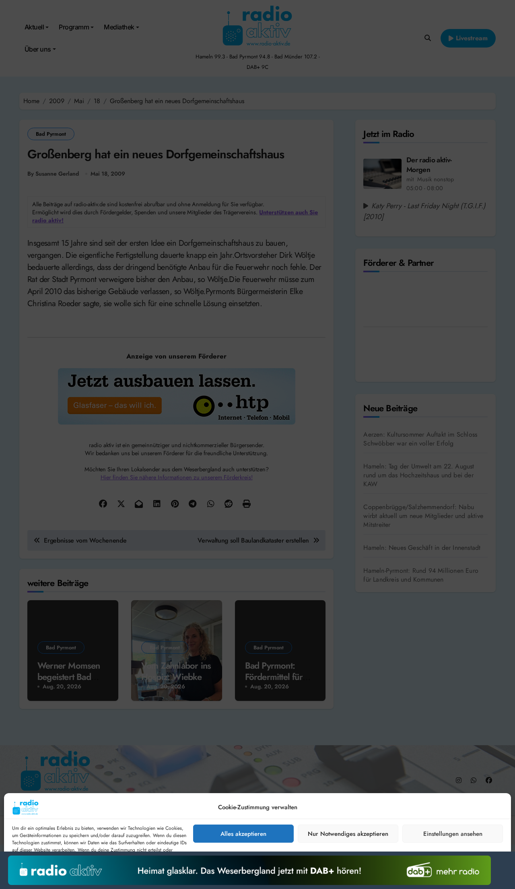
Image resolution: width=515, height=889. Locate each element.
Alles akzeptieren (243, 833)
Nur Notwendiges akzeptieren (348, 833)
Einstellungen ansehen (452, 833)
